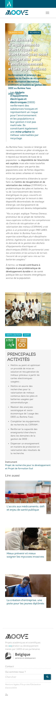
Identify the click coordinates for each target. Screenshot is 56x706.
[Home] (17, 12)
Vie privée (25, 685)
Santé (27, 335)
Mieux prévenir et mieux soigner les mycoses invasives (25, 555)
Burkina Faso (15, 33)
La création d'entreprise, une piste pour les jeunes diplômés (25, 602)
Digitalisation (13, 335)
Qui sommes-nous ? (15, 672)
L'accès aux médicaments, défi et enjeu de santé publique (25, 508)
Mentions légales (12, 685)
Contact (9, 666)
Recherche (35, 33)
